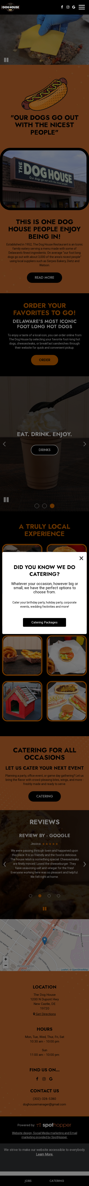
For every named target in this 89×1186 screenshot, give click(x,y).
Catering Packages (44, 622)
